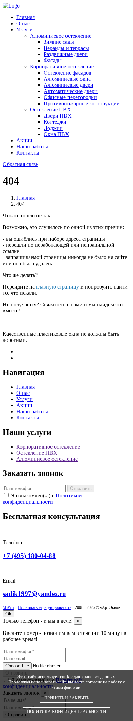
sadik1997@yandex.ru (34, 593)
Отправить (81, 488)
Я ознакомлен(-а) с (42, 499)
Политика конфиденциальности (44, 607)
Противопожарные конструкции (82, 103)
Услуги (24, 29)
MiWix (8, 607)
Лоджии (53, 128)
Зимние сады (59, 42)
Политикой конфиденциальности (42, 499)
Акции (24, 140)
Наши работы (32, 146)
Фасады (53, 60)
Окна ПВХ (56, 134)
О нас (23, 23)
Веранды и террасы (66, 48)
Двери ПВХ (58, 116)
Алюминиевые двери (68, 85)
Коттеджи (55, 122)
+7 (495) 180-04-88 (29, 555)
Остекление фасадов (67, 73)
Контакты (27, 153)
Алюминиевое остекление (60, 36)
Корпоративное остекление (62, 66)
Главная (25, 17)
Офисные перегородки (70, 97)
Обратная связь (20, 164)
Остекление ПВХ (50, 109)
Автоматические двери (71, 91)
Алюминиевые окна (67, 79)
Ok (8, 613)
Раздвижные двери (66, 54)
